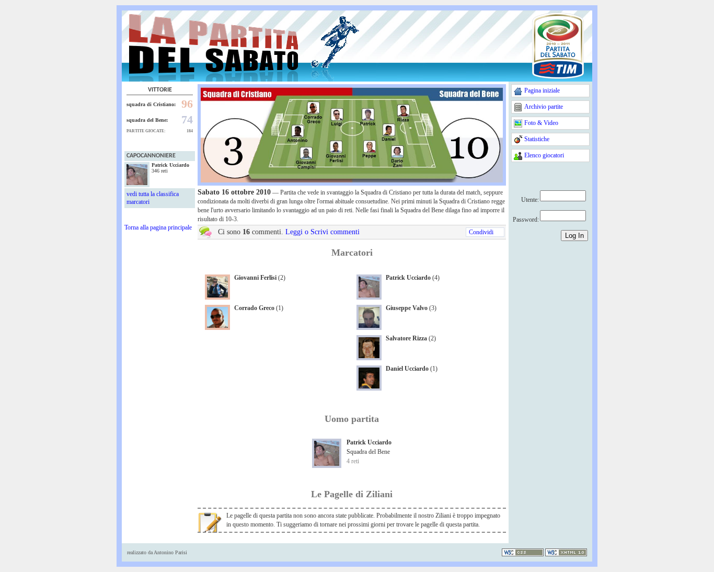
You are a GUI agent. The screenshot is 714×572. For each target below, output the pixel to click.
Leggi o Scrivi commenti (322, 232)
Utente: (530, 199)
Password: (526, 219)
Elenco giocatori (544, 155)
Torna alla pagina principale (158, 227)
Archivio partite (543, 106)
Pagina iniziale (542, 90)
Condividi (481, 232)
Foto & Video (541, 123)
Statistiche (536, 139)
